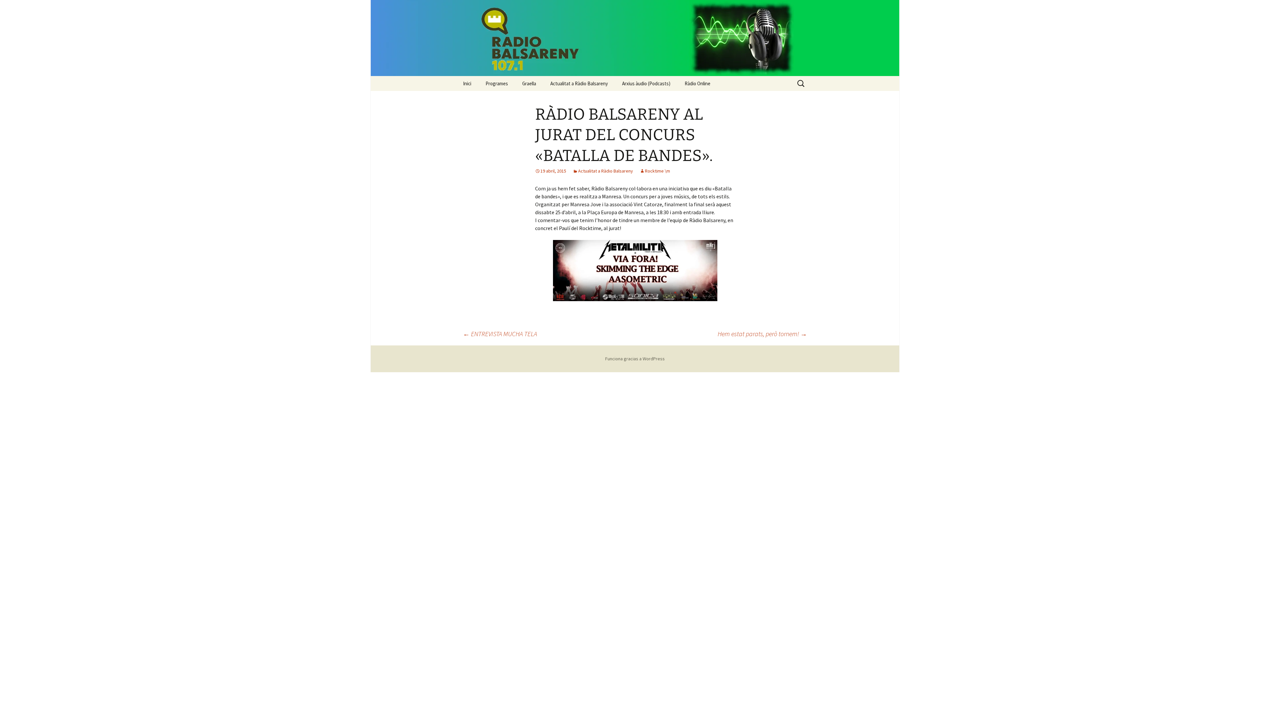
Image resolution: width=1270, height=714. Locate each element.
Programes (497, 83)
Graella (529, 83)
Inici (467, 83)
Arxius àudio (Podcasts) (646, 83)
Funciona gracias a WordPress (635, 359)
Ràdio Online (697, 83)
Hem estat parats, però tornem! (762, 334)
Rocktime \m (657, 171)
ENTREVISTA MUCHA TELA (500, 334)
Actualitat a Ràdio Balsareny (579, 83)
